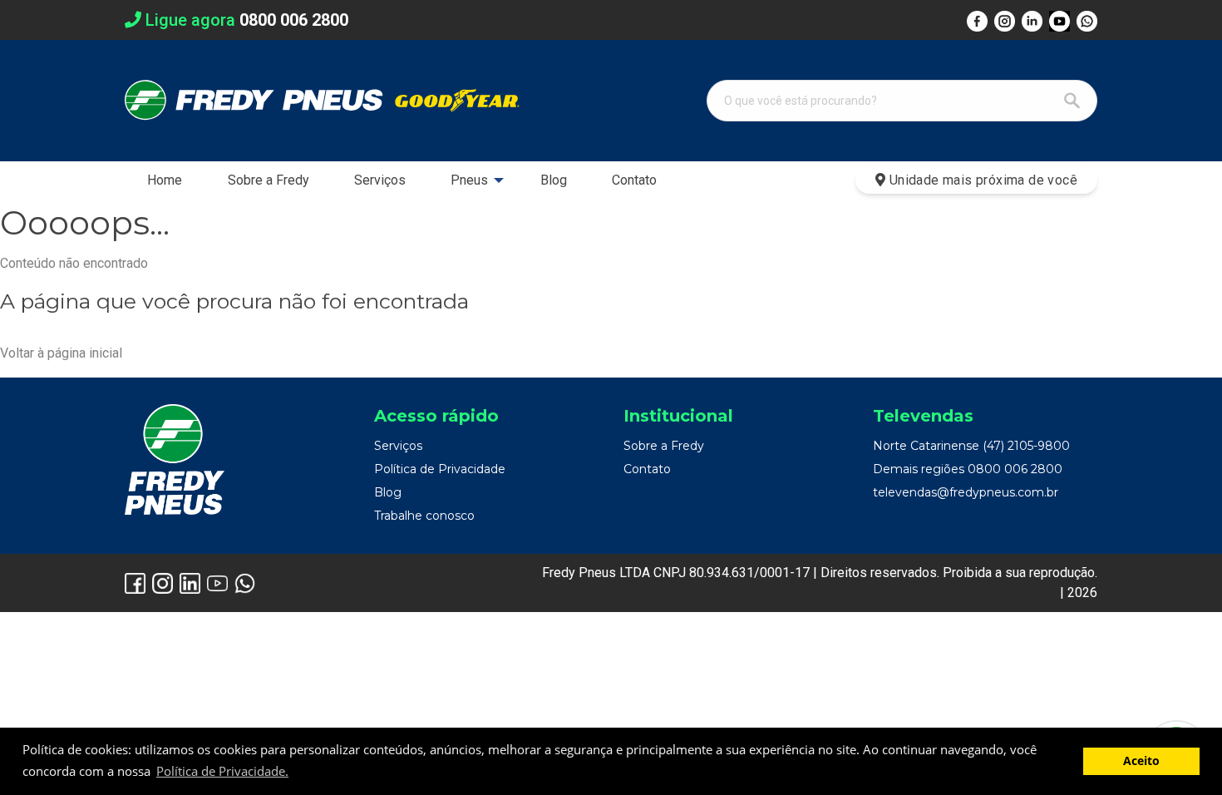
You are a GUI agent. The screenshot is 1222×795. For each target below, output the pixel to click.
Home (164, 180)
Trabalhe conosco (424, 515)
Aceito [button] (1141, 760)
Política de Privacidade (439, 469)
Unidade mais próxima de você (981, 180)
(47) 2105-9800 (1026, 445)
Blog (553, 180)
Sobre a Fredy (268, 180)
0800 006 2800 (1015, 469)
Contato (634, 180)
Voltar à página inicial (61, 353)
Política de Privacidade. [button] (222, 771)
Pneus (469, 180)
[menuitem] (164, 180)
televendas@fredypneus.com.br (965, 492)
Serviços (380, 180)
